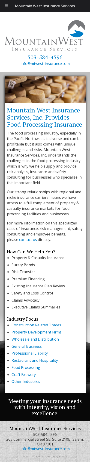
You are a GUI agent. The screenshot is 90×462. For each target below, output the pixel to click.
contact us (28, 239)
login (26, 456)
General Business (27, 346)
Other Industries (26, 381)
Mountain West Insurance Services (45, 5)
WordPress (39, 456)
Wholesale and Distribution (35, 339)
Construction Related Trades (36, 325)
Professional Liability (30, 353)
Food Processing (26, 367)
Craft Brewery (24, 374)
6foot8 (63, 456)
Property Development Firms (37, 332)
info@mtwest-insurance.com (45, 63)
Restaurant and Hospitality (35, 360)
